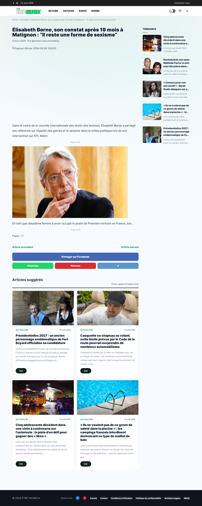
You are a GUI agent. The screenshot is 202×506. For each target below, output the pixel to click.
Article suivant (130, 247)
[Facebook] (13, 3)
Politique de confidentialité (148, 498)
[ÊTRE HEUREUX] (180, 10)
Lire (21, 371)
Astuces (68, 10)
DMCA (187, 498)
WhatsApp (32, 265)
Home (15, 19)
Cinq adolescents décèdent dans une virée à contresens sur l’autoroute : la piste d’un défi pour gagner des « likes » (41, 430)
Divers (95, 10)
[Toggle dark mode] (172, 11)
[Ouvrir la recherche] (187, 11)
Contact (104, 498)
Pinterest (75, 265)
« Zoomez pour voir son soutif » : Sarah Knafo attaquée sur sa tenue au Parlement (175, 86)
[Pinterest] (17, 3)
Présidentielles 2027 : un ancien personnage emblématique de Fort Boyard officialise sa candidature (42, 339)
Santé (83, 10)
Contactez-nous (182, 3)
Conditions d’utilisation (121, 498)
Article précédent (22, 247)
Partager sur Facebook (75, 256)
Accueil (53, 10)
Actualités (24, 19)
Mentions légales (172, 498)
